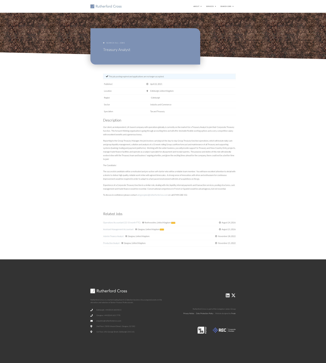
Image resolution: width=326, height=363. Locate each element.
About (196, 6)
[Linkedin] (228, 295)
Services (210, 6)
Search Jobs (225, 6)
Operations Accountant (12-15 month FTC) (121, 222)
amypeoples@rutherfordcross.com (152, 195)
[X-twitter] (233, 295)
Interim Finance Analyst (113, 236)
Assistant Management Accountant (118, 229)
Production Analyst (111, 243)
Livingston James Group (226, 309)
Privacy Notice (188, 313)
